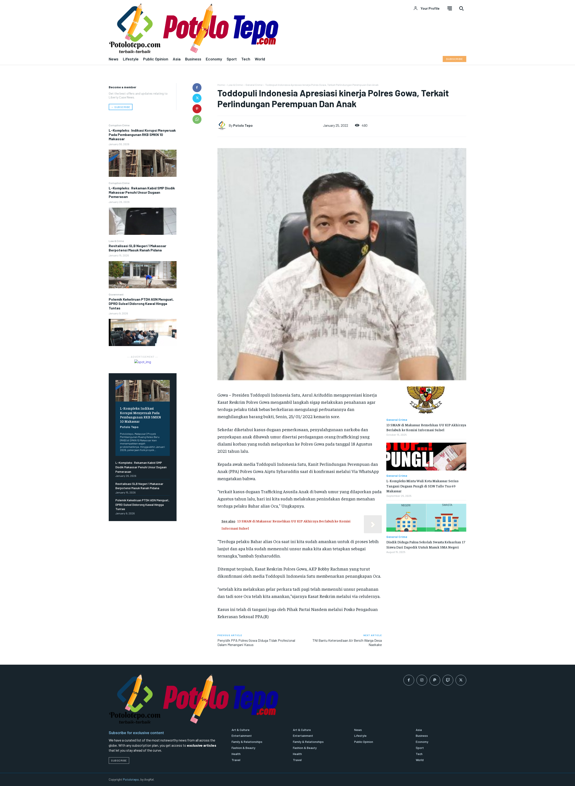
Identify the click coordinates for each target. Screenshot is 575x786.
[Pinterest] (196, 108)
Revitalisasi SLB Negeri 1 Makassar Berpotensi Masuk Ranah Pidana (137, 248)
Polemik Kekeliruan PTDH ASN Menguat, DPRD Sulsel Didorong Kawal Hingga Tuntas (141, 303)
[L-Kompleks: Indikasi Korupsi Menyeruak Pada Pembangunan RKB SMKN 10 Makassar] (143, 163)
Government (116, 294)
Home (221, 84)
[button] (461, 8)
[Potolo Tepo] (223, 125)
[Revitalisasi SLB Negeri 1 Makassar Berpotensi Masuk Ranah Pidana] (143, 274)
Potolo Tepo (129, 427)
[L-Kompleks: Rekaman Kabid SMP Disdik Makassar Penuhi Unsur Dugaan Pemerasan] (143, 221)
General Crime (253, 84)
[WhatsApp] (196, 119)
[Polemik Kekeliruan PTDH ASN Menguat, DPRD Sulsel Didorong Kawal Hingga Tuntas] (143, 332)
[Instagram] (421, 680)
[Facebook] (196, 87)
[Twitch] (447, 680)
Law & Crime (116, 240)
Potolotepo (131, 779)
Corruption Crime (119, 125)
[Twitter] (196, 98)
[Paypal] (434, 680)
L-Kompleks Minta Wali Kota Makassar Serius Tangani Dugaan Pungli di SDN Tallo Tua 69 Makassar (422, 485)
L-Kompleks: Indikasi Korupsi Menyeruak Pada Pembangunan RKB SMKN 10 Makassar (142, 134)
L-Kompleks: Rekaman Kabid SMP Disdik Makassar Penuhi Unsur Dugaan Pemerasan (142, 192)
